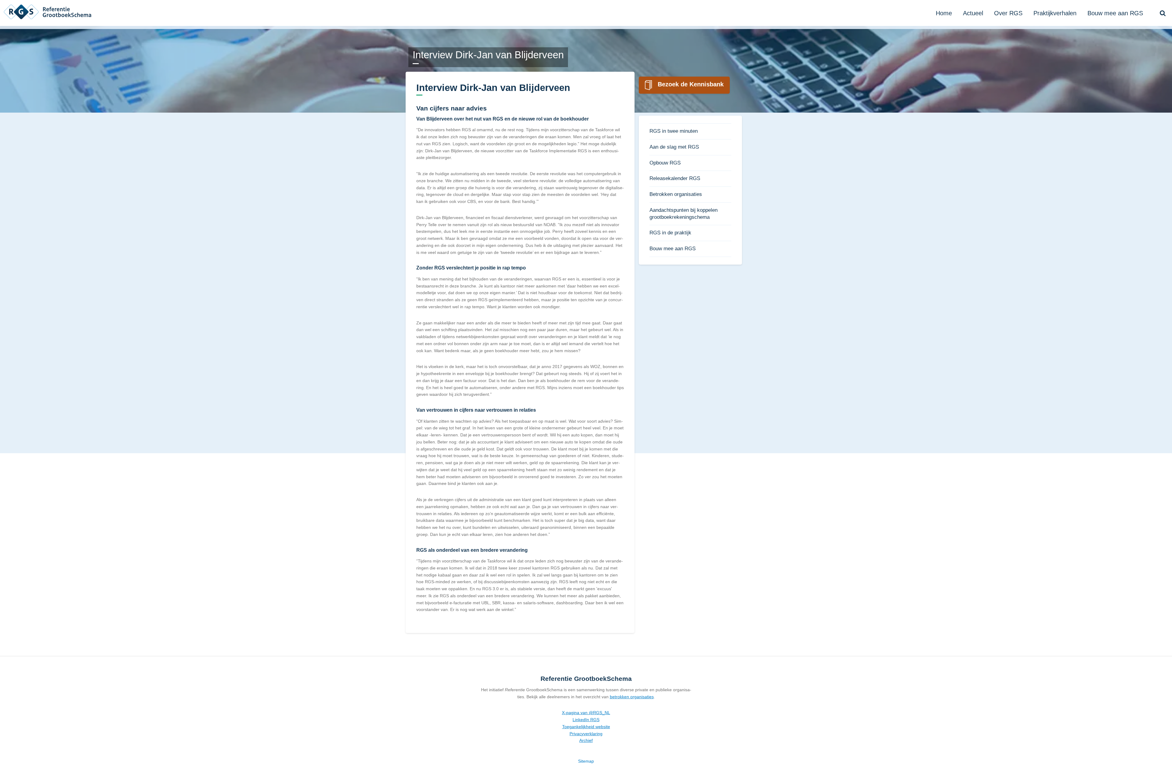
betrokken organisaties (632, 696)
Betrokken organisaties (675, 194)
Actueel (973, 13)
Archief (586, 740)
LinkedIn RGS (586, 719)
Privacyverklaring (586, 733)
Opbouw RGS (665, 163)
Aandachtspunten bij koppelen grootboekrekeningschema (683, 213)
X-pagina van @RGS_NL (586, 712)
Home (944, 13)
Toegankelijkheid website (586, 726)
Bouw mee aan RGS (1115, 13)
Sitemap (586, 761)
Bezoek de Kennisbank (691, 84)
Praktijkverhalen (1054, 13)
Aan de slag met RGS (674, 147)
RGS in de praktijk (670, 233)
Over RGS (1008, 13)
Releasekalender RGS (674, 178)
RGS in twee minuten (673, 131)
